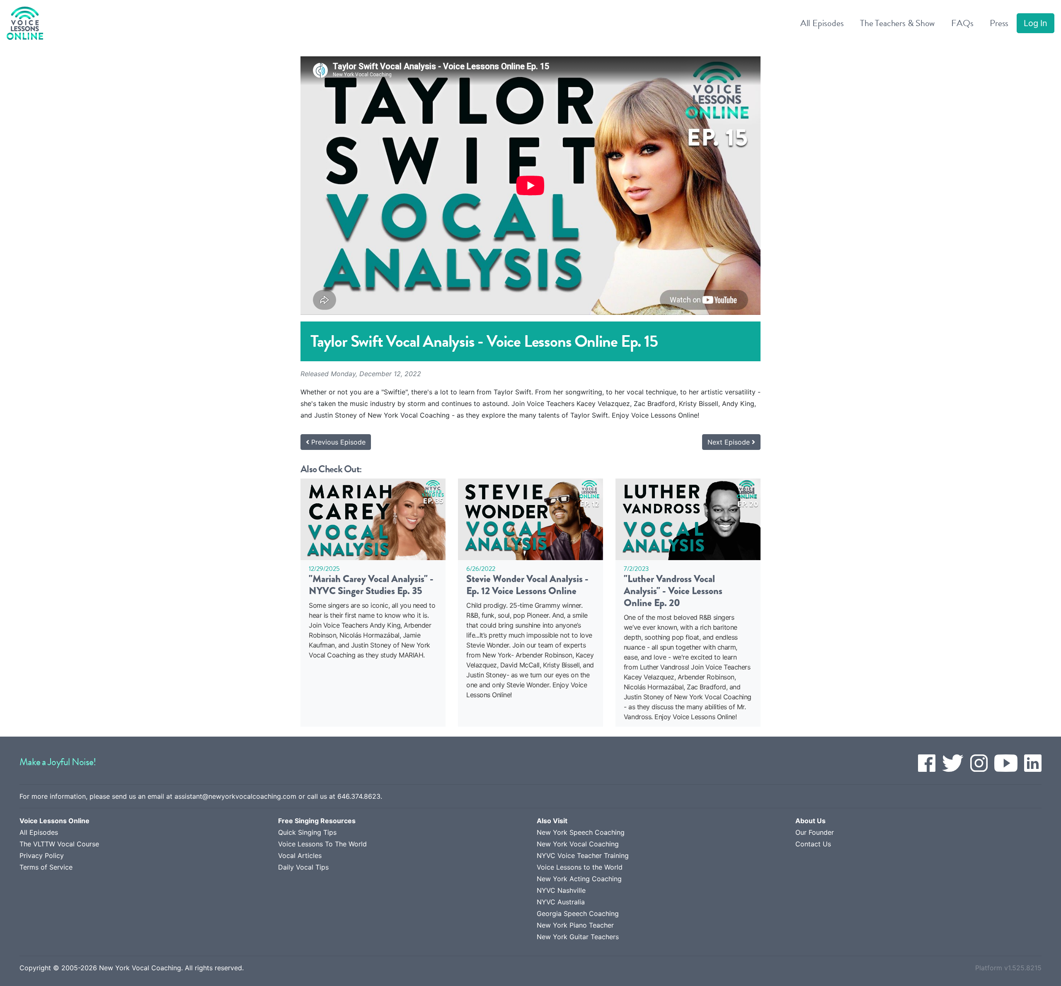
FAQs (962, 23)
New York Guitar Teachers (578, 937)
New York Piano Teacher (575, 925)
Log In (1035, 23)
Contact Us (813, 844)
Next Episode (729, 442)
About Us (810, 821)
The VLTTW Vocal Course (59, 844)
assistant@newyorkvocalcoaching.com (235, 796)
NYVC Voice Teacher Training (583, 855)
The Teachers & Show (897, 23)
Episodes (821, 23)
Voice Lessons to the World (580, 867)
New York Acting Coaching (579, 879)
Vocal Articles (300, 855)
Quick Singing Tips (307, 832)
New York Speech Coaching (581, 832)
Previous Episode (337, 442)
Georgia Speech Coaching (578, 913)
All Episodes (38, 832)
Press (999, 23)
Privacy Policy (41, 855)
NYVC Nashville (561, 890)
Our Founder (814, 832)
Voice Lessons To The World (322, 844)
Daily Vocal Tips (303, 867)
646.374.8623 (358, 796)
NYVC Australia (561, 902)
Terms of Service (46, 867)
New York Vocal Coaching (578, 844)
